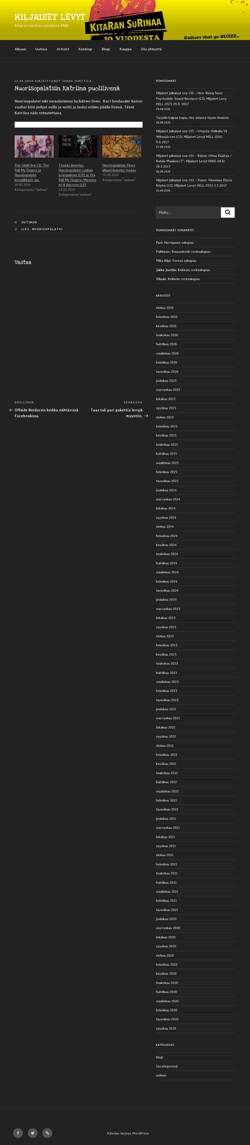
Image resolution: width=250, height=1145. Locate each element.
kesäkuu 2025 (166, 435)
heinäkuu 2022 (166, 755)
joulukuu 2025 (166, 381)
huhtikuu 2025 (166, 454)
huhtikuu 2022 (166, 782)
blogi (159, 1057)
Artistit (63, 49)
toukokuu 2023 (167, 663)
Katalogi (85, 49)
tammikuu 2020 (167, 1019)
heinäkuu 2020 (166, 964)
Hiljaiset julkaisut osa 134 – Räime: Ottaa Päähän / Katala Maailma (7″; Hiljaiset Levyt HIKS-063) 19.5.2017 (194, 161)
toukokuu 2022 (167, 773)
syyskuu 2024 (166, 517)
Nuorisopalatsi (47, 229)
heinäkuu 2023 (166, 645)
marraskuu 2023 (168, 609)
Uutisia (41, 49)
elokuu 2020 (165, 955)
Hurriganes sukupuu (179, 242)
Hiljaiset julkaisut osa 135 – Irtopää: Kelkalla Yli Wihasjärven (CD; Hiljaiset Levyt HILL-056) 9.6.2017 (191, 136)
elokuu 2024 (165, 526)
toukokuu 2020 (167, 983)
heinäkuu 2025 (166, 426)
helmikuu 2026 (166, 362)
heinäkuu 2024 (166, 536)
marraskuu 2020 (168, 928)
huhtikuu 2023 (166, 673)
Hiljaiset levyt (50, 17)
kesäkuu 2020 (166, 973)
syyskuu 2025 (166, 408)
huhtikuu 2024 (166, 563)
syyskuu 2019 (166, 1028)
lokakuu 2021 (165, 837)
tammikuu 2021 (167, 910)
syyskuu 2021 (166, 846)
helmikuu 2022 (166, 800)
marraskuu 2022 (168, 718)
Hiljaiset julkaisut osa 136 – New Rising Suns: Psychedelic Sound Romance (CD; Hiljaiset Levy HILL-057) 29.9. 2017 (191, 98)
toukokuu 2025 (167, 444)
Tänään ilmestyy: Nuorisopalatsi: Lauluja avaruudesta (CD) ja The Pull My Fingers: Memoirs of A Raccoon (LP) (77, 175)
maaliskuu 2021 (167, 891)
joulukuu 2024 (166, 490)
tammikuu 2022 (167, 809)
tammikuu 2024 (167, 590)
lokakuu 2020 (166, 937)
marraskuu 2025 (168, 390)
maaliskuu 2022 (167, 791)
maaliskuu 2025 (167, 463)
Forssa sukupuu (184, 261)
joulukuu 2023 (166, 599)
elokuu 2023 (165, 636)
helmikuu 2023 (166, 691)
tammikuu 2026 (167, 372)
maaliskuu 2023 (167, 682)
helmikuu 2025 (166, 472)
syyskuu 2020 (166, 946)
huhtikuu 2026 (166, 344)
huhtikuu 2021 (166, 882)
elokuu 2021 (164, 855)
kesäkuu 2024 (166, 545)
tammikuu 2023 (167, 700)
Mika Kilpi (163, 261)
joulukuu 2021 (166, 819)
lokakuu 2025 (166, 399)
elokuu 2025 (165, 417)
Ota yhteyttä (151, 49)
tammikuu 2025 (167, 481)
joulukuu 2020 (166, 919)
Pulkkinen (163, 251)
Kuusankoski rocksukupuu (191, 251)
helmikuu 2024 (166, 581)
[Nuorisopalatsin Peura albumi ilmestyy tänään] (121, 146)
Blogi (106, 49)
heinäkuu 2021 (166, 864)
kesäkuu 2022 (166, 764)
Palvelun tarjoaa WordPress (128, 1133)
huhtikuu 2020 (166, 992)
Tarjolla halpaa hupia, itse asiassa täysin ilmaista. (192, 118)
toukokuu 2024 (167, 554)
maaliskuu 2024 (167, 572)
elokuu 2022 (165, 746)
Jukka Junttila (77, 81)
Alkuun (20, 49)
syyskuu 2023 (166, 627)
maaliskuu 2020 (167, 1001)
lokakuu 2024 (166, 508)
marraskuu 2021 (168, 828)
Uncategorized (166, 1066)
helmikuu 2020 (166, 1010)
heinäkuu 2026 (166, 317)
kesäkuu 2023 (166, 654)
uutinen (29, 222)
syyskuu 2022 (166, 736)
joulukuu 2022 (166, 709)
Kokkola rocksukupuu (194, 270)
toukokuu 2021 (166, 873)
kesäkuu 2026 (166, 326)
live (25, 229)
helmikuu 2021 (166, 900)
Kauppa (126, 49)
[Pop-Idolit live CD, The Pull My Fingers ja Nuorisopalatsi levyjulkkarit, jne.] (34, 146)
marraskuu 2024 (168, 499)
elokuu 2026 (165, 308)
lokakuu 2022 (165, 727)
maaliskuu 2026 (167, 353)
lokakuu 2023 (166, 618)
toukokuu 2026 (167, 335)
